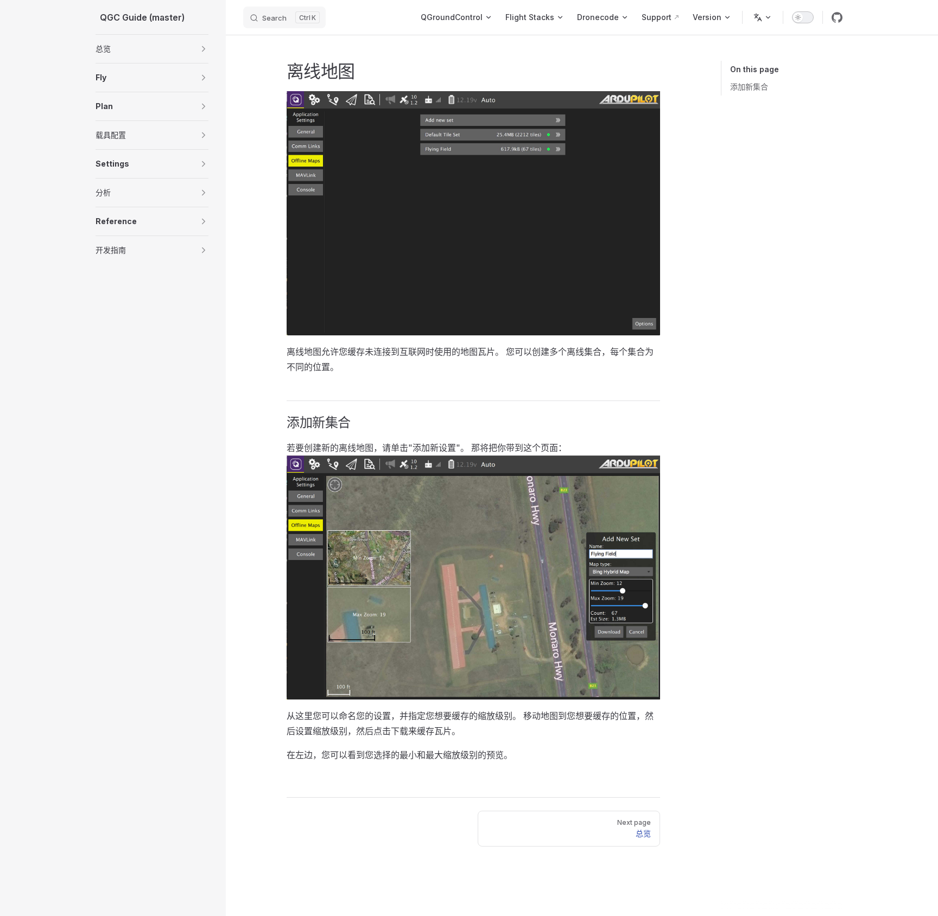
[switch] (803, 17)
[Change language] (762, 17)
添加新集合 (749, 86)
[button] (203, 49)
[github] (837, 17)
